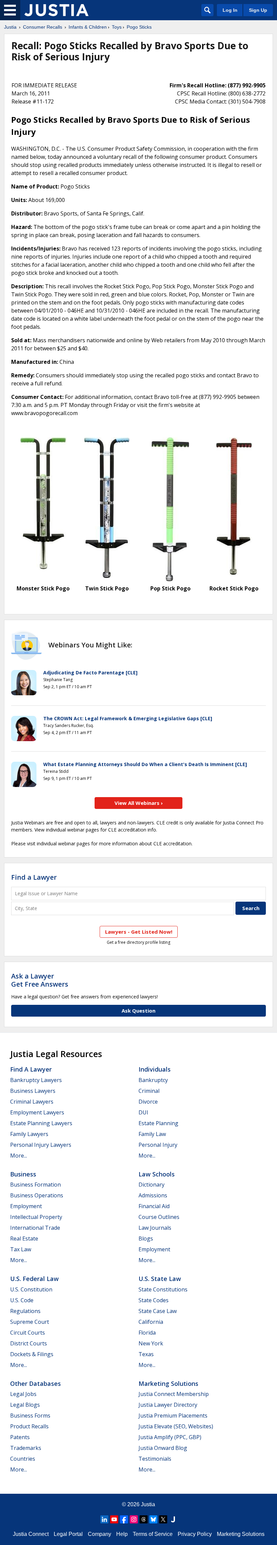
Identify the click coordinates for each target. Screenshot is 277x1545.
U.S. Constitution (31, 1289)
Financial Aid (154, 1206)
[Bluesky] (153, 1519)
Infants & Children (88, 27)
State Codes (153, 1300)
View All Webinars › (139, 802)
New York (150, 1343)
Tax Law (20, 1249)
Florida (147, 1332)
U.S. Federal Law (34, 1279)
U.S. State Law (159, 1279)
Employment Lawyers (37, 1112)
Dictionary (151, 1184)
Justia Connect (31, 1534)
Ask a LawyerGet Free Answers (39, 980)
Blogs (145, 1238)
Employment (26, 1206)
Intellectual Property (36, 1217)
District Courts (28, 1343)
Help (122, 1534)
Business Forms (30, 1415)
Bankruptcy (153, 1080)
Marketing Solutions (168, 1383)
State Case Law (157, 1311)
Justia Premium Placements (172, 1415)
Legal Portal (68, 1534)
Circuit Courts (27, 1332)
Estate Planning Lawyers (41, 1123)
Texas (146, 1354)
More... (18, 1155)
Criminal (148, 1091)
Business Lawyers (32, 1091)
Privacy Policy (195, 1534)
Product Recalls (29, 1426)
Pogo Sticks (139, 27)
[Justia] (56, 10)
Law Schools (156, 1174)
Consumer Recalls (42, 27)
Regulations (25, 1311)
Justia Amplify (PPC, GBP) (169, 1437)
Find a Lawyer (34, 877)
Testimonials (154, 1458)
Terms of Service (153, 1534)
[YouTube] (114, 1519)
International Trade (35, 1227)
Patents (20, 1437)
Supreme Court (29, 1321)
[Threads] (144, 1519)
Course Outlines (158, 1217)
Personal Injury (157, 1144)
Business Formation (35, 1184)
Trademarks (25, 1448)
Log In (230, 10)
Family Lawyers (29, 1134)
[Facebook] (124, 1519)
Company (99, 1534)
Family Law (152, 1134)
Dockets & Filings (31, 1354)
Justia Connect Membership (173, 1394)
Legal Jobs (23, 1394)
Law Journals (154, 1227)
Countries (22, 1458)
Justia (10, 27)
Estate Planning (158, 1123)
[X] (163, 1519)
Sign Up (258, 10)
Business (23, 1174)
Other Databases (35, 1383)
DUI (143, 1112)
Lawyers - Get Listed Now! (138, 931)
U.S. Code (21, 1300)
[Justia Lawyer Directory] (173, 1519)
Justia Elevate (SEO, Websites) (175, 1426)
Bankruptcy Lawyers (36, 1080)
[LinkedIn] (104, 1519)
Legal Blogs (25, 1404)
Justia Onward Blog (162, 1448)
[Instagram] (134, 1519)
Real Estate (24, 1238)
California (150, 1321)
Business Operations (36, 1195)
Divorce (148, 1101)
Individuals (154, 1069)
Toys (117, 27)
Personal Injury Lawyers (40, 1144)
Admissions (152, 1195)
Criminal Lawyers (31, 1101)
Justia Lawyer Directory (167, 1404)
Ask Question (138, 1010)
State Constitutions (162, 1289)
